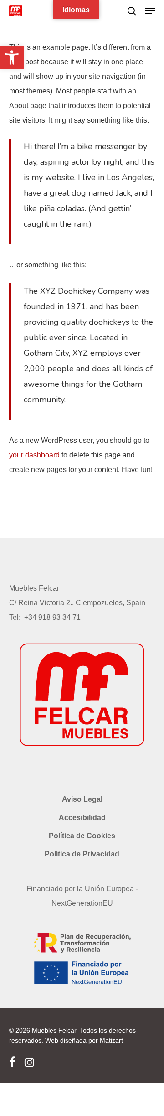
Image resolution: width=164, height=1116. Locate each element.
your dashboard (34, 455)
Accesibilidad (82, 817)
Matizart (110, 1040)
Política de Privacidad (82, 854)
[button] (12, 57)
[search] (131, 10)
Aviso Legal (82, 799)
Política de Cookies (82, 836)
